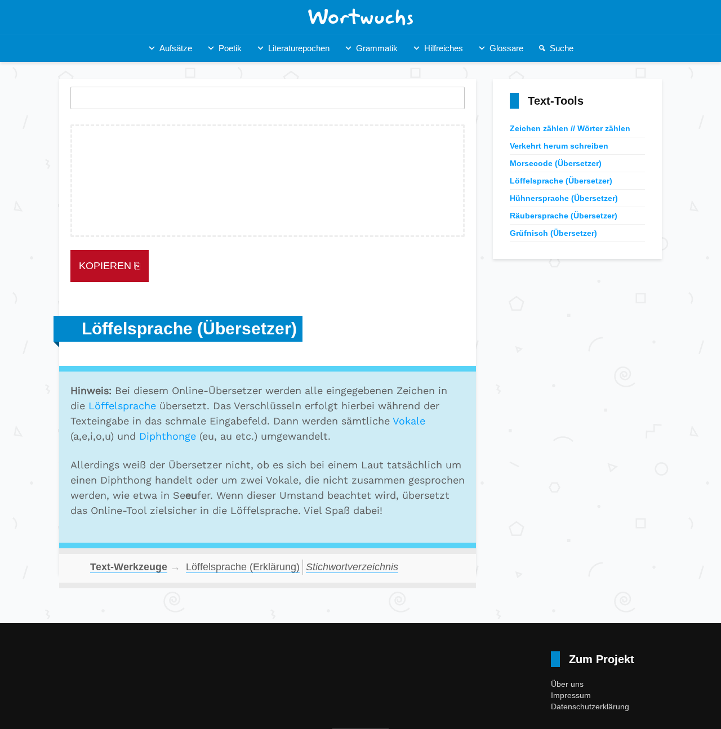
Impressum (571, 695)
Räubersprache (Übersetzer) (563, 215)
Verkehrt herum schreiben (559, 145)
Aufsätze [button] (175, 48)
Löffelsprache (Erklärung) (243, 567)
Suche (561, 48)
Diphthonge (167, 436)
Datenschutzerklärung (590, 706)
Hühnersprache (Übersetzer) (564, 198)
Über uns (567, 683)
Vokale (409, 421)
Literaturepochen (299, 48)
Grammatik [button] (377, 48)
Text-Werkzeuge (128, 567)
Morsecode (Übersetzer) (556, 163)
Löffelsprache (122, 406)
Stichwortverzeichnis (352, 567)
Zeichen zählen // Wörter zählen (570, 128)
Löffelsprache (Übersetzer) (561, 180)
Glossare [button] (506, 48)
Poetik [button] (230, 48)
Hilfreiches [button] (443, 48)
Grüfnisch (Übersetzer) (553, 233)
